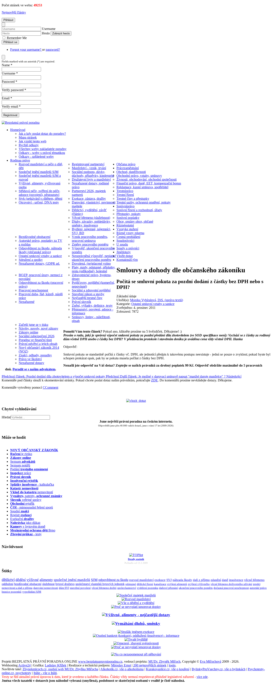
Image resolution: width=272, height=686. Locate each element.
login (172, 665)
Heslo (46, 33)
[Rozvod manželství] (136, 599)
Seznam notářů (20, 465)
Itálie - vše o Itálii (45, 673)
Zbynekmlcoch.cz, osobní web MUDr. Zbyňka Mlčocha (60, 669)
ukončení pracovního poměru (196, 587)
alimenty (46, 580)
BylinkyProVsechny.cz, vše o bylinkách (218, 669)
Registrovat (10, 115)
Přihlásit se (10, 42)
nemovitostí (31, 492)
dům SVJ (64, 587)
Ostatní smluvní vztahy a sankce (152, 304)
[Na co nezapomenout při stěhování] (136, 654)
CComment (50, 387)
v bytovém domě (27, 526)
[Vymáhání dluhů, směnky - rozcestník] (136, 623)
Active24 (24, 665)
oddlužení (7, 584)
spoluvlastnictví (126, 587)
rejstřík (24, 480)
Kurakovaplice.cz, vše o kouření (167, 669)
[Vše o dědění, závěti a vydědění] (136, 603)
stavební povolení (80, 587)
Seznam (22, 461)
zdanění (216, 580)
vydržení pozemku (147, 587)
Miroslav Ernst (121, 665)
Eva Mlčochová (210, 661)
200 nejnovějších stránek (149, 665)
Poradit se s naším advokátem (34, 369)
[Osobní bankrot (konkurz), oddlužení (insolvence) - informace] (136, 635)
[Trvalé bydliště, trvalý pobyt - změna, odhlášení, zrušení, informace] (136, 639)
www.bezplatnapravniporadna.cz (100, 661)
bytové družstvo (65, 584)
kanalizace (160, 584)
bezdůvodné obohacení (27, 584)
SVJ (169, 580)
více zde (202, 677)
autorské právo (258, 587)
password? (53, 49)
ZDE (154, 380)
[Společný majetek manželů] (136, 595)
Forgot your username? (26, 49)
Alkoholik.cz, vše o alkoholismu (122, 669)
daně (225, 580)
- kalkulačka (32, 484)
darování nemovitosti (45, 587)
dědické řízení (145, 584)
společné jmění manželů (72, 580)
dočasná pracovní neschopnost (231, 587)
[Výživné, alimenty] (136, 615)
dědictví (8, 579)
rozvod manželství (141, 580)
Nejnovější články (14, 12)
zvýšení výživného (199, 584)
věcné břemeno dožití (104, 587)
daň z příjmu (201, 580)
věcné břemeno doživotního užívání (231, 584)
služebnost (48, 584)
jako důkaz (25, 522)
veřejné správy (25, 500)
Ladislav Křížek (55, 665)
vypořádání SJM (31, 591)
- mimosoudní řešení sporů (31, 507)
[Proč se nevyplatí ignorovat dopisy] (136, 647)
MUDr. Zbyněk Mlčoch (164, 661)
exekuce (160, 580)
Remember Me (16, 38)
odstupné (130, 584)
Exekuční (22, 519)
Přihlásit (8, 20)
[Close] (3, 24)
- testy (26, 534)
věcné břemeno (254, 580)
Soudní (19, 511)
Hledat (6, 417)
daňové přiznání (168, 587)
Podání (29, 469)
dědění (21, 580)
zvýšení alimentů (177, 584)
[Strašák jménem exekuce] (136, 632)
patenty (36, 496)
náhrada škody (182, 580)
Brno (32, 530)
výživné (33, 580)
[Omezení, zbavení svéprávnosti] (136, 643)
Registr (20, 515)
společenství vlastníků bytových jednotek (100, 584)
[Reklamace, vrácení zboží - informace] (136, 607)
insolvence (236, 580)
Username (48, 29)
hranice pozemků (11, 591)
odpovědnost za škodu (113, 580)
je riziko (21, 454)
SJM (94, 580)
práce (20, 473)
